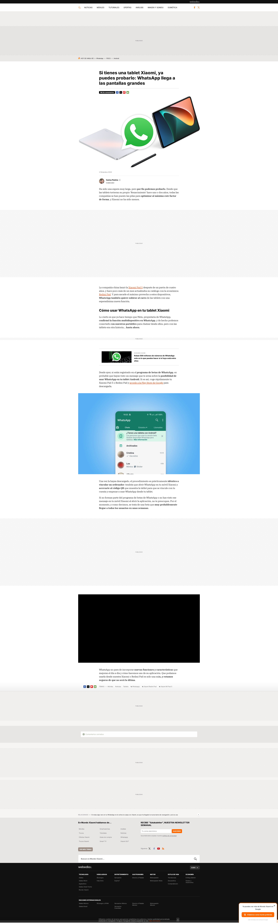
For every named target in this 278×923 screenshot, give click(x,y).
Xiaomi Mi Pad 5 (166, 686)
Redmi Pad (105, 294)
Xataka (81, 878)
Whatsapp (136, 686)
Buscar (195, 859)
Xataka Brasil (83, 906)
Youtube (158, 848)
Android (116, 58)
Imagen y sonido (155, 7)
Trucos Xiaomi (84, 841)
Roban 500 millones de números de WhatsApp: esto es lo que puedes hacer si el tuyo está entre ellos (155, 358)
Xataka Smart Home (85, 887)
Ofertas (127, 7)
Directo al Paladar (138, 878)
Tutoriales (114, 7)
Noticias (88, 7)
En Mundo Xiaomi (139, 353)
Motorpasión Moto (156, 881)
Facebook (194, 7)
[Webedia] (195, 1)
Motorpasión (154, 878)
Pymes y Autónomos (189, 881)
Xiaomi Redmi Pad (150, 686)
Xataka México (84, 903)
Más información (154, 921)
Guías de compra (106, 837)
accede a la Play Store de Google (146, 382)
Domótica (172, 7)
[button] (113, 180)
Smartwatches (105, 829)
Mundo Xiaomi (84, 890)
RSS (163, 848)
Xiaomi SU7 (125, 841)
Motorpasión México (154, 904)
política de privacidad (169, 836)
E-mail (127, 92)
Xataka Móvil (83, 881)
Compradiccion (173, 884)
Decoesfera (172, 881)
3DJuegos (100, 878)
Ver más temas (85, 849)
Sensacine (117, 878)
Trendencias (172, 878)
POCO (108, 58)
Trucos (81, 833)
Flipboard (124, 92)
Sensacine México (120, 903)
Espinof (117, 881)
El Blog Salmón (191, 878)
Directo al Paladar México (138, 904)
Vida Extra (100, 881)
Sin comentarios (108, 92)
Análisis (139, 7)
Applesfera (82, 884)
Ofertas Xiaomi (84, 837)
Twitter (198, 7)
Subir (193, 867)
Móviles (100, 7)
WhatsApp (99, 58)
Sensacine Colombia (117, 907)
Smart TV (103, 841)
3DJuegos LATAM (103, 903)
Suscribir (177, 831)
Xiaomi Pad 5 (135, 287)
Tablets (125, 686)
